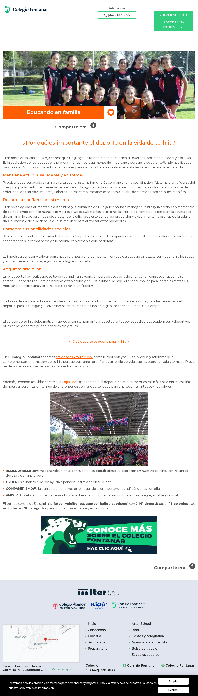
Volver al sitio (172, 15)
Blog (135, 630)
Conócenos (97, 630)
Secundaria (96, 642)
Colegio (100, 668)
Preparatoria (98, 648)
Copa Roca (70, 382)
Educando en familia (53, 112)
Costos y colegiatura (148, 636)
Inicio (92, 623)
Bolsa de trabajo (144, 648)
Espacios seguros (146, 654)
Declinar (173, 690)
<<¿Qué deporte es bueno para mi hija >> (99, 341)
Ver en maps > (63, 669)
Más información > (44, 688)
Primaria (94, 636)
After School (141, 623)
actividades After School (74, 357)
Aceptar (173, 681)
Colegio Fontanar (141, 665)
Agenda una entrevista (173, 25)
